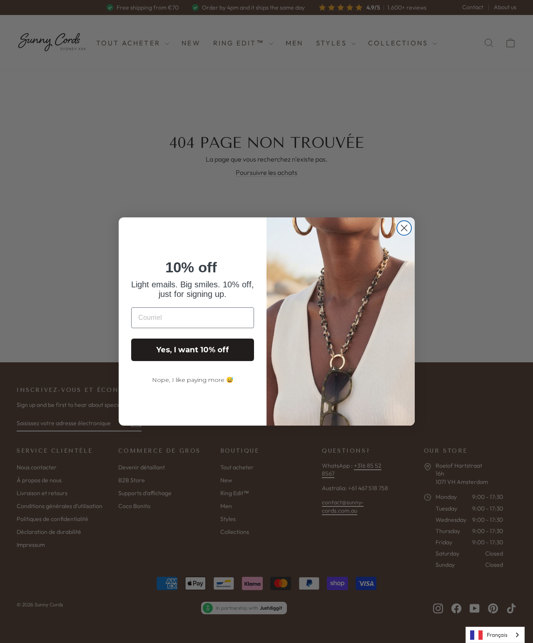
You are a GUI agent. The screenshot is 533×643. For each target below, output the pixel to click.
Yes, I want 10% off (192, 349)
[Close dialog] (404, 228)
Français (497, 634)
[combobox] (495, 635)
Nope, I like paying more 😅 (192, 380)
